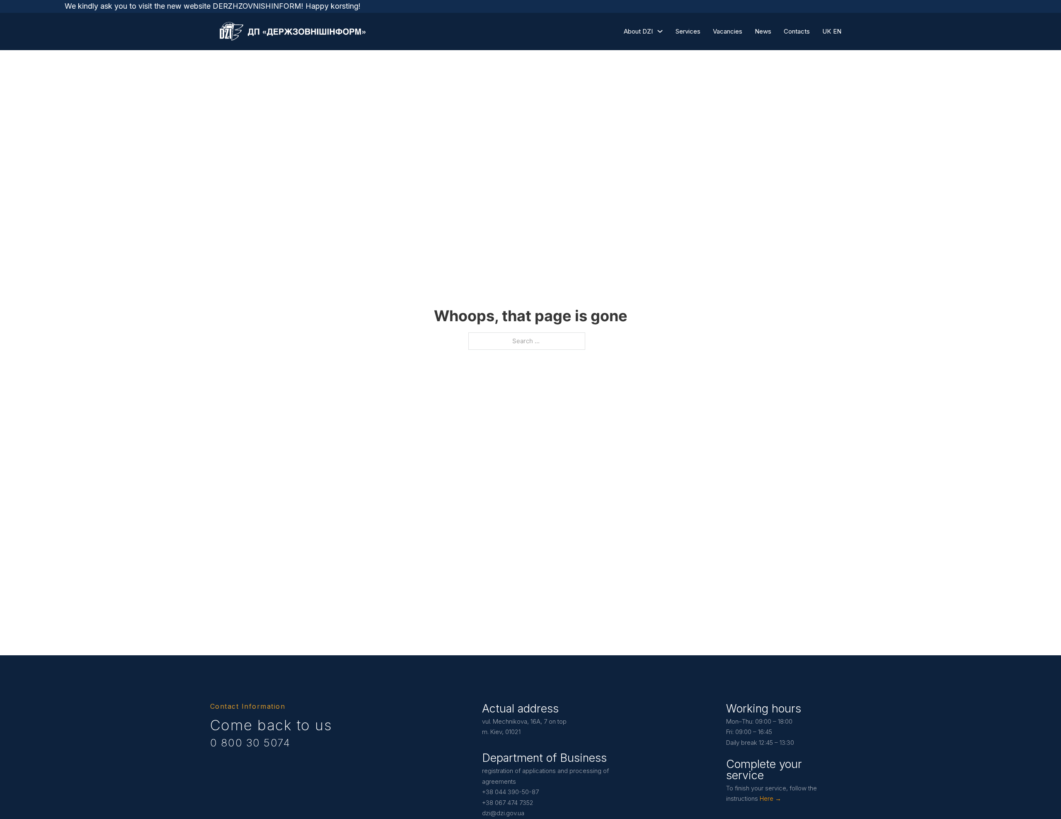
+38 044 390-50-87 (510, 792)
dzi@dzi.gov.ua (503, 813)
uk (826, 31)
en (837, 31)
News (763, 31)
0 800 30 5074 (250, 743)
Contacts (797, 31)
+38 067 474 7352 (507, 803)
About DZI (638, 31)
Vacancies (727, 31)
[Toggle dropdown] (660, 31)
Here (766, 798)
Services (688, 31)
